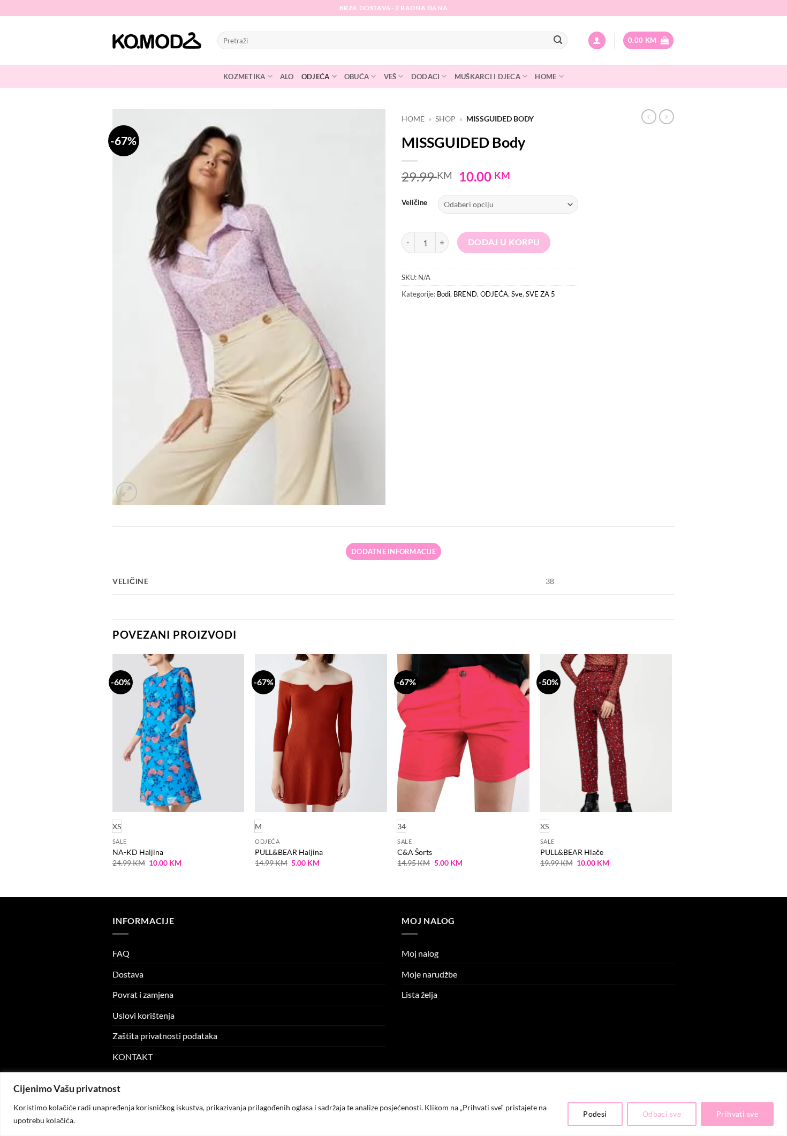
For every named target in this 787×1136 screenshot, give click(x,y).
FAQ (121, 953)
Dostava (127, 974)
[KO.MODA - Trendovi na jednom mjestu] (156, 40)
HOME (545, 76)
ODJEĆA (315, 76)
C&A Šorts (414, 852)
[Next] (671, 774)
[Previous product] (666, 116)
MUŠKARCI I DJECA (487, 76)
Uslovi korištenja (143, 1015)
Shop (445, 119)
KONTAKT (132, 1056)
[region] (393, 1104)
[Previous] (113, 774)
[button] (597, 40)
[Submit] (558, 41)
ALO (287, 76)
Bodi (443, 294)
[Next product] (648, 116)
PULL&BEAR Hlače (571, 852)
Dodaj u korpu (504, 242)
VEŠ (390, 76)
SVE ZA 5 (540, 294)
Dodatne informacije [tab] (393, 551)
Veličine (414, 203)
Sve (517, 294)
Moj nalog (420, 953)
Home (413, 119)
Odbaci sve (661, 1113)
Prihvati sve (737, 1113)
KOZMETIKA (244, 76)
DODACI (425, 76)
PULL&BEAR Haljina (289, 852)
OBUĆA (356, 76)
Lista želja (419, 994)
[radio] (258, 826)
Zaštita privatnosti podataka (164, 1036)
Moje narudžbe (429, 974)
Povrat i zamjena (142, 994)
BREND (465, 294)
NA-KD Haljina (137, 852)
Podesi (595, 1113)
